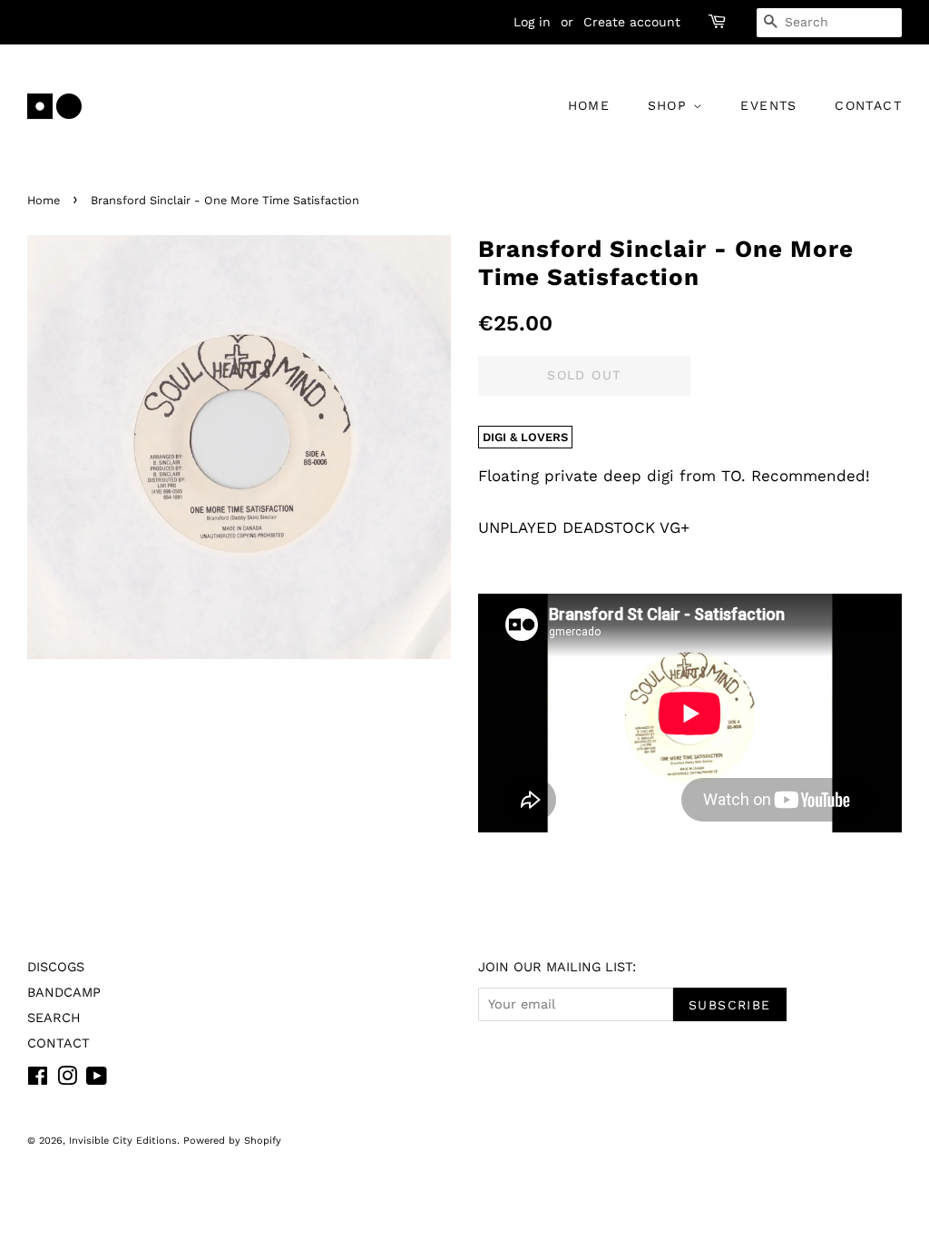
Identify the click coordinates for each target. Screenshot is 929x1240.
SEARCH (54, 1018)
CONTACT (868, 105)
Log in (532, 22)
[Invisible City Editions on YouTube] (96, 1079)
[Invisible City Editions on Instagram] (67, 1079)
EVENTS (768, 105)
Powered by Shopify (232, 1141)
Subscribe (730, 1005)
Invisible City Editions (123, 1141)
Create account (631, 22)
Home (43, 200)
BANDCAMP (64, 992)
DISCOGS (55, 967)
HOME (589, 105)
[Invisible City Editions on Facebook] (37, 1079)
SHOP (670, 105)
